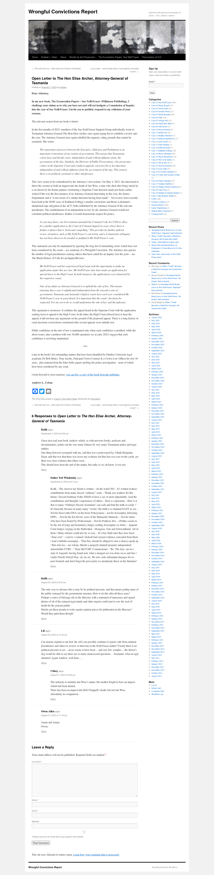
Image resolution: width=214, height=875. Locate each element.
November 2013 (157, 670)
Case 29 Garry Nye (159, 189)
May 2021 (155, 501)
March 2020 (156, 543)
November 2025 (157, 344)
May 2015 (155, 633)
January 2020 (156, 549)
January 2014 (156, 664)
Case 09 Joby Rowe (159, 126)
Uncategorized (157, 213)
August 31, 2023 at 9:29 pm (62, 674)
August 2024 (156, 386)
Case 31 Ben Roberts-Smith (162, 195)
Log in (154, 685)
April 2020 (155, 540)
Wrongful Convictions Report (62, 11)
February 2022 (157, 474)
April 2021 (155, 504)
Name (35, 799)
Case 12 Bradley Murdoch (161, 135)
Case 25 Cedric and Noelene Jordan (165, 174)
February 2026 (157, 335)
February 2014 (157, 661)
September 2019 (157, 561)
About (63, 57)
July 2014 (155, 658)
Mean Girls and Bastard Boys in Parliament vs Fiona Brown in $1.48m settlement (166, 248)
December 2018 (157, 588)
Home (35, 57)
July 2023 (155, 422)
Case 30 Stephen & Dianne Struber (165, 192)
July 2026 (155, 320)
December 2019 (157, 552)
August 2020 (156, 528)
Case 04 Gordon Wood (160, 111)
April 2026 (155, 329)
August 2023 (156, 419)
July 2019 (155, 567)
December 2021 (157, 480)
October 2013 (156, 673)
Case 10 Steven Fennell (160, 129)
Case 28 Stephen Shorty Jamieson (164, 186)
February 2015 (157, 639)
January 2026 (156, 338)
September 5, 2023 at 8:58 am (55, 433)
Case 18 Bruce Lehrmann (161, 153)
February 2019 (157, 582)
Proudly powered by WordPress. (165, 867)
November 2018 (157, 591)
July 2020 (155, 531)
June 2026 (155, 323)
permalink (95, 398)
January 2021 (156, 513)
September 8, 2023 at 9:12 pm (64, 481)
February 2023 (157, 437)
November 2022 (157, 447)
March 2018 (156, 612)
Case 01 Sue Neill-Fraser (65, 398)
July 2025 (155, 356)
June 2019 (155, 570)
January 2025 (156, 374)
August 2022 (156, 456)
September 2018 (157, 597)
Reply (43, 469)
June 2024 (155, 392)
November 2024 (157, 380)
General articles (157, 204)
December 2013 (157, 667)
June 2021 (155, 498)
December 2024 (157, 377)
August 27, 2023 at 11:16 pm (54, 715)
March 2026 (156, 332)
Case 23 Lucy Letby (159, 168)
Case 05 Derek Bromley (161, 114)
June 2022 (155, 462)
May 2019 (155, 573)
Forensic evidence (158, 201)
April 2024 (155, 398)
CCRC (154, 198)
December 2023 (157, 410)
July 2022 (155, 459)
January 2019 (156, 585)
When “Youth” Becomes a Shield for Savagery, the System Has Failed (166, 269)
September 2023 (157, 416)
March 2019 (156, 579)
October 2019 (156, 558)
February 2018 (157, 615)
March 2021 (156, 507)
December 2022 (157, 444)
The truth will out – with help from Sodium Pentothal (56, 68)
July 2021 (155, 495)
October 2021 (156, 486)
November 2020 (157, 519)
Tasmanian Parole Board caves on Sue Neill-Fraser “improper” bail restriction (166, 278)
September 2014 (157, 651)
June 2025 (155, 359)
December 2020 (157, 516)
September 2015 (157, 630)
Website (35, 821)
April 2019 (155, 576)
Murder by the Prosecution (82, 57)
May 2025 (155, 362)
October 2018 (156, 594)
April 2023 (155, 431)
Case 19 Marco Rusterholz (162, 156)
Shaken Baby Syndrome (161, 210)
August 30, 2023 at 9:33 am (53, 582)
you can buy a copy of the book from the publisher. (93, 374)
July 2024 (155, 389)
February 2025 (157, 371)
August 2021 (156, 492)
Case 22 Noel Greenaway (161, 165)
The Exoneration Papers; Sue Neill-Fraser (118, 57)
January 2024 (156, 407)
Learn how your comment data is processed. (96, 854)
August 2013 (156, 676)
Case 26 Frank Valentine (161, 180)
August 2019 (156, 564)
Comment (37, 761)
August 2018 (156, 600)
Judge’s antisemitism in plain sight (165, 242)
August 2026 (156, 317)
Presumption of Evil (151, 57)
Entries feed (156, 688)
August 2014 (156, 654)
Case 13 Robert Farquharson (162, 138)
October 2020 (156, 522)
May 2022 (155, 465)
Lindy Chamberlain (159, 207)
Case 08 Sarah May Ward (161, 123)
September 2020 (157, 525)
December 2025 (157, 341)
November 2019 (157, 555)
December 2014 (157, 645)
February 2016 (157, 624)
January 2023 (156, 441)
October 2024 (156, 383)
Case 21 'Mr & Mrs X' (160, 162)
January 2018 (156, 618)
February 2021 (157, 510)
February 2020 (157, 546)
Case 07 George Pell (159, 120)
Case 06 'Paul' (157, 117)
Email (35, 810)
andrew (63, 87)
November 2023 (157, 413)
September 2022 (157, 453)
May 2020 (155, 537)
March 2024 (156, 401)
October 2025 (156, 347)
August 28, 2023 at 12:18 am (54, 634)
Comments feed (157, 691)
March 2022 (156, 471)
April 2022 (155, 468)
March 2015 (156, 636)
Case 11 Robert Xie (159, 132)
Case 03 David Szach (159, 108)
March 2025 (156, 368)
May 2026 (155, 326)
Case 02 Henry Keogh (160, 105)
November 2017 (157, 621)
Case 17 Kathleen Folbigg (161, 150)
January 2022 (156, 477)
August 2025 (156, 353)
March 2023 (156, 434)
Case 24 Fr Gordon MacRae (162, 171)
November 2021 (157, 483)
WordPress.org (157, 694)
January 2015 (156, 642)
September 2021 (157, 489)
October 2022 (156, 450)
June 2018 (155, 606)
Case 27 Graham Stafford (161, 183)
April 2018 (155, 609)
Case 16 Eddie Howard (160, 147)
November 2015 (157, 627)
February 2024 (157, 404)
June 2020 (155, 534)
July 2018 (155, 603)
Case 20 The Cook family (161, 159)
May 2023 (155, 428)
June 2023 (155, 425)
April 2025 (155, 365)
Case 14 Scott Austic (159, 141)
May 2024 (155, 395)
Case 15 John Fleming (160, 144)
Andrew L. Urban (49, 57)
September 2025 (157, 350)
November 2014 (157, 648)
